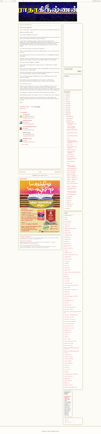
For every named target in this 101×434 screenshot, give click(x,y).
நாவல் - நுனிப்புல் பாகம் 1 (69, 341)
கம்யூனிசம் (66, 267)
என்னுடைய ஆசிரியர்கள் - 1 (72, 186)
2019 (67, 95)
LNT (65, 217)
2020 (67, 94)
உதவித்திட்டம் (67, 252)
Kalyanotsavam (67, 215)
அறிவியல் (66, 230)
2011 (67, 111)
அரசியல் (66, 224)
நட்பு (65, 334)
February (69, 204)
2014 (67, 105)
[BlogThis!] (35, 106)
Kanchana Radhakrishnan (28, 126)
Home (40, 172)
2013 (67, 107)
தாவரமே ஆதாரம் (70, 154)
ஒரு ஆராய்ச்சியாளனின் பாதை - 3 (71, 189)
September (69, 122)
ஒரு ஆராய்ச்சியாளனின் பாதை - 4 (71, 159)
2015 (67, 103)
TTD (65, 219)
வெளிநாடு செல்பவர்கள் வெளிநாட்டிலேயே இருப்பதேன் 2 (30, 245)
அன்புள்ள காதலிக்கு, (71, 181)
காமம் (65, 274)
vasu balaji (25, 114)
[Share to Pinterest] (39, 106)
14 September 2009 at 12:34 (28, 124)
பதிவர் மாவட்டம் (67, 356)
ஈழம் (65, 250)
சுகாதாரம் (66, 294)
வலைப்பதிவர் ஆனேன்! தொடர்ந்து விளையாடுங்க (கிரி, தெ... (72, 142)
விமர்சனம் (66, 378)
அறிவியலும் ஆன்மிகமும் (69, 228)
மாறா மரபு (66, 369)
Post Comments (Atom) (42, 175)
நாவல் (65, 336)
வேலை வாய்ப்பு (67, 380)
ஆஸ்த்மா (66, 241)
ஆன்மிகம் (66, 239)
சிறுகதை (24, 108)
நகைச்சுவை (66, 332)
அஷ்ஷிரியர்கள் (67, 234)
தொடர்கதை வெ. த (68, 327)
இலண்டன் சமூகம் (68, 248)
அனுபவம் (66, 232)
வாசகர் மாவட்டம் (67, 376)
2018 (67, 97)
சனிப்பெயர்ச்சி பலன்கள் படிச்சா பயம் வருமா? (71, 192)
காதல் (68, 163)
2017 (67, 99)
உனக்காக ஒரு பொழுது (71, 170)
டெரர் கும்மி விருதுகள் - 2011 (70, 296)
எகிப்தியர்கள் (67, 256)
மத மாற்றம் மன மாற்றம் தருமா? (25, 236)
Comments (68, 422)
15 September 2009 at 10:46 (28, 141)
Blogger (57, 431)
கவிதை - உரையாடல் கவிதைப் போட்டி (71, 272)
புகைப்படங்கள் (67, 360)
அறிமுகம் (66, 226)
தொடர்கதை (66, 304)
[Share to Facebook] (38, 106)
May (68, 202)
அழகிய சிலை (69, 144)
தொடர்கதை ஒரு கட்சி (68, 321)
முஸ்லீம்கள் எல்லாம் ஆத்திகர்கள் (26, 240)
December (69, 116)
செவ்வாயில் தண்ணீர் (71, 173)
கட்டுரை (66, 261)
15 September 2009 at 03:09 (28, 135)
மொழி (65, 371)
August (68, 196)
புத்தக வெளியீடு (23, 178)
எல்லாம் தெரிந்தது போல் (71, 194)
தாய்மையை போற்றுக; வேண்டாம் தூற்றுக (71, 127)
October (69, 120)
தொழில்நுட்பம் (67, 330)
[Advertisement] (40, 158)
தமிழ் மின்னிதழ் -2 (68, 300)
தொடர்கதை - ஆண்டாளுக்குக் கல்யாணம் (72, 311)
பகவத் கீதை (66, 354)
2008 (67, 208)
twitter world (67, 221)
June (68, 200)
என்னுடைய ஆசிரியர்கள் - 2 (72, 179)
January (69, 206)
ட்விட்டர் (65, 298)
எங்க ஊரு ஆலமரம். (71, 156)
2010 (67, 112)
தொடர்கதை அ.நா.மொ (69, 319)
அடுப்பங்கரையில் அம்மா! (72, 149)
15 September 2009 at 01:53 (28, 129)
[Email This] (34, 106)
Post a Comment (24, 144)
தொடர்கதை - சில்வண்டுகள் (70, 314)
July (68, 198)
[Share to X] (37, 106)
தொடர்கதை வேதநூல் (68, 307)
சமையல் (66, 280)
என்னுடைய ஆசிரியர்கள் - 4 (72, 175)
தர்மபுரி (65, 302)
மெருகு (68, 138)
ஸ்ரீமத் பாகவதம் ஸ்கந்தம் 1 (69, 387)
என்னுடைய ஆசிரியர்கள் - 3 (72, 177)
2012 (67, 109)
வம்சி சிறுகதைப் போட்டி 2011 (70, 374)
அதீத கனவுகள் (29, 6)
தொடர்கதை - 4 (67, 309)
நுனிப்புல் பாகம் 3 (67, 343)
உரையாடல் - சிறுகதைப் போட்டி (70, 254)
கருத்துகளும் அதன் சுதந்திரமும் (71, 152)
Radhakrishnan (26, 120)
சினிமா (65, 291)
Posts (67, 419)
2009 (67, 114)
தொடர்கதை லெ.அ (68, 325)
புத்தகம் (66, 365)
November (69, 118)
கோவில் (65, 276)
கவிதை (65, 269)
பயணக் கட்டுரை (67, 358)
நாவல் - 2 (66, 338)
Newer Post (22, 172)
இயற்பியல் (66, 243)
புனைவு (65, 367)
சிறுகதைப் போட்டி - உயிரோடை (70, 289)
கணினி (65, 263)
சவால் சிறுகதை (67, 283)
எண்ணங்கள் (66, 259)
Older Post (57, 172)
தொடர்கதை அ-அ (68, 317)
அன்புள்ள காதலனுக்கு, (71, 172)
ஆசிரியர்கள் (66, 237)
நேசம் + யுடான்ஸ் (67, 345)
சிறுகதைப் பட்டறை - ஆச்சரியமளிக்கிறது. (71, 166)
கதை (65, 265)
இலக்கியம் (66, 245)
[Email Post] (32, 106)
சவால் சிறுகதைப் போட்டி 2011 (70, 285)
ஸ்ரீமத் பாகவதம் (67, 385)
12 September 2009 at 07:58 (28, 118)
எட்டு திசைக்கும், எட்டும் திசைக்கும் (71, 124)
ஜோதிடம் (66, 382)
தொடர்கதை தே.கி (68, 323)
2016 (67, 101)
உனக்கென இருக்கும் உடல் (72, 168)
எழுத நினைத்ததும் (70, 161)
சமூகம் (65, 278)
